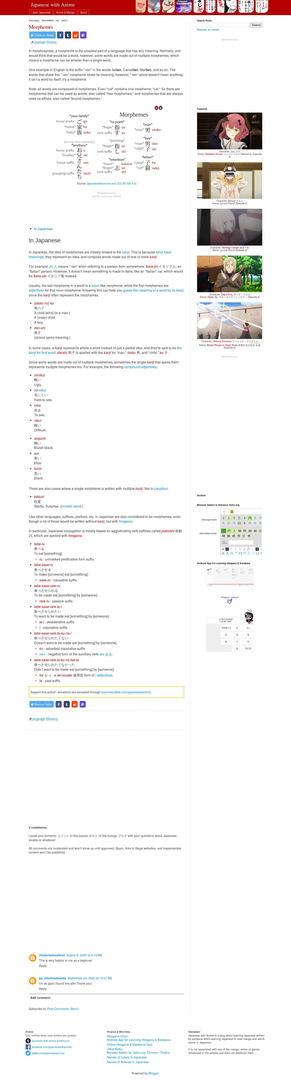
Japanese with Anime (53, 4)
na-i (42, 654)
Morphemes (41, 26)
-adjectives (103, 675)
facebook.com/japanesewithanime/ (51, 1047)
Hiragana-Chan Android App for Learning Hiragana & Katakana (138, 1038)
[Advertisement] (106, 208)
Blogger (153, 1073)
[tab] (41, 12)
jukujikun (161, 488)
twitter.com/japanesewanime (48, 1053)
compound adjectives (140, 366)
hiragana (125, 521)
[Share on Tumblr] (68, 35)
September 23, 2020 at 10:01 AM (90, 978)
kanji (125, 252)
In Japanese (43, 228)
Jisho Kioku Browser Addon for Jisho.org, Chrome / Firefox (138, 1051)
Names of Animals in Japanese (128, 1062)
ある (105, 654)
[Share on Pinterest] (156, 108)
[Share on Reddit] (75, 35)
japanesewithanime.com (101, 183)
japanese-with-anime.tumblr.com (50, 1040)
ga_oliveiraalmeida (52, 978)
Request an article (208, 29)
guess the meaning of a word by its (153, 290)
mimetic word (71, 506)
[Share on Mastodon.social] (83, 35)
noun (95, 285)
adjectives (36, 290)
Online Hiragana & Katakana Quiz (129, 1044)
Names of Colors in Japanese (127, 1057)
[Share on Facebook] (60, 35)
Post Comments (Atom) (63, 1009)
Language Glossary (44, 42)
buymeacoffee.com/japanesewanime (126, 692)
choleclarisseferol (52, 955)
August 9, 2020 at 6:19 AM (84, 955)
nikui (42, 390)
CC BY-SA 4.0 (126, 183)
